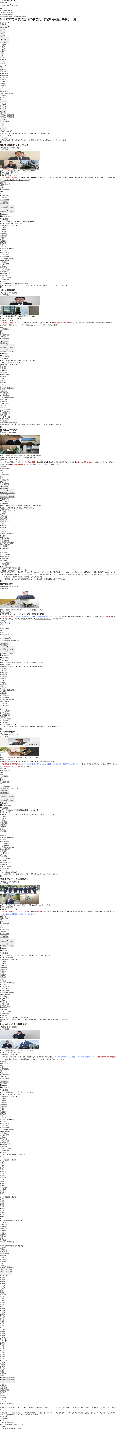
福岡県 (2, 1362)
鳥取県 (2, 1349)
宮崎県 (2, 1372)
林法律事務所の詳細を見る (9, 724)
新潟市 (9, 1027)
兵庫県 (2, 1333)
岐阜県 (4, 293)
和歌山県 (3, 1339)
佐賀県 (2, 1370)
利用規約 (4, 133)
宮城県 (2, 1283)
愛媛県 (2, 1356)
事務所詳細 (5, 214)
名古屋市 (10, 432)
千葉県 (2, 1298)
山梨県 (2, 1203)
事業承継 (3, 85)
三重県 (2, 1207)
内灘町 (2, 1183)
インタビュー (6, 216)
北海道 (2, 1277)
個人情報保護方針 (14, 133)
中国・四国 (3, 39)
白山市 (2, 61)
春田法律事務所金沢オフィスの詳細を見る (14, 283)
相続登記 (3, 83)
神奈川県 (3, 1295)
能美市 (2, 63)
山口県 (2, 1347)
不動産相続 (3, 73)
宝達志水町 (3, 1187)
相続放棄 (3, 79)
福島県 (2, 1289)
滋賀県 (2, 1337)
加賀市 (2, 56)
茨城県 (2, 1300)
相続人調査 (3, 75)
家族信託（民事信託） (7, 1242)
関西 (1, 36)
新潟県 (4, 1027)
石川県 (4, 148)
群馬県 (2, 1302)
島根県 (2, 1350)
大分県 (2, 1366)
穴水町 (2, 1191)
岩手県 (2, 1281)
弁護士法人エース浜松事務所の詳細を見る (14, 1017)
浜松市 (9, 882)
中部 (1, 33)
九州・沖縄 (3, 42)
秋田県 (2, 1285)
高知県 (2, 1358)
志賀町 (2, 1185)
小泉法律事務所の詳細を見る (9, 872)
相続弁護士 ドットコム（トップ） (11, 10)
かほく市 (3, 59)
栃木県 (2, 1304)
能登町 (2, 1193)
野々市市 (3, 65)
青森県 (2, 1279)
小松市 (2, 50)
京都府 (2, 1331)
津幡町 (2, 1181)
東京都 (2, 1293)
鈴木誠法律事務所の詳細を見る (10, 568)
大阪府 (2, 1329)
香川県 (2, 1354)
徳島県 (2, 1352)
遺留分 (2, 81)
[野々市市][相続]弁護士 (7, 14)
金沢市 (2, 46)
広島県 (2, 1343)
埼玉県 (2, 1297)
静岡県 (4, 882)
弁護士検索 (6, 5)
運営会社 (3, 1426)
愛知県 (4, 432)
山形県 (2, 1287)
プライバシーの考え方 (7, 1422)
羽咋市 (2, 57)
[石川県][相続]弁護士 (6, 12)
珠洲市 (2, 54)
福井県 (2, 1216)
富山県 (2, 1210)
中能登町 (3, 1189)
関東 (1, 30)
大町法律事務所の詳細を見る (9, 423)
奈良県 (2, 1335)
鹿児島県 (3, 1374)
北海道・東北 (3, 27)
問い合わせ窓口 (5, 1418)
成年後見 (3, 1240)
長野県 (2, 1212)
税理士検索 (15, 5)
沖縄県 (2, 1375)
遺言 (1, 87)
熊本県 (2, 1368)
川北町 (2, 1179)
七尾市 (2, 48)
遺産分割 (3, 72)
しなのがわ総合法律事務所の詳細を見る (13, 1154)
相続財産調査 (4, 77)
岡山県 (2, 1345)
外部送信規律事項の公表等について (11, 1424)
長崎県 (2, 1364)
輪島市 (2, 52)
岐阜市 (9, 293)
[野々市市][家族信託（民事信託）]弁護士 (13, 16)
